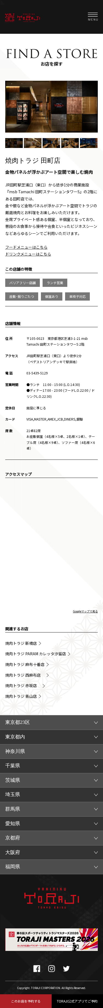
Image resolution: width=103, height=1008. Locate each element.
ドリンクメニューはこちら (28, 254)
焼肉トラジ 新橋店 (21, 643)
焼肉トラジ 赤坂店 (23, 685)
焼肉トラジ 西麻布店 (24, 675)
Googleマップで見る (85, 611)
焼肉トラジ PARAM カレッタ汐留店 (35, 653)
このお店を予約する (26, 1001)
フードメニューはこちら (26, 247)
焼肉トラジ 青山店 (21, 696)
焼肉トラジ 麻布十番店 (24, 664)
